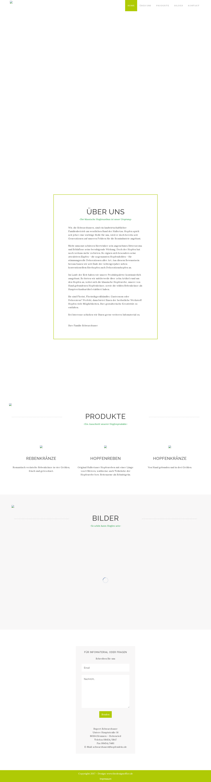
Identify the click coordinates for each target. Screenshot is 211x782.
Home (131, 5)
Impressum (105, 778)
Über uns (145, 5)
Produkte (162, 5)
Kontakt (193, 5)
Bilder (178, 5)
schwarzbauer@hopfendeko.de (110, 746)
